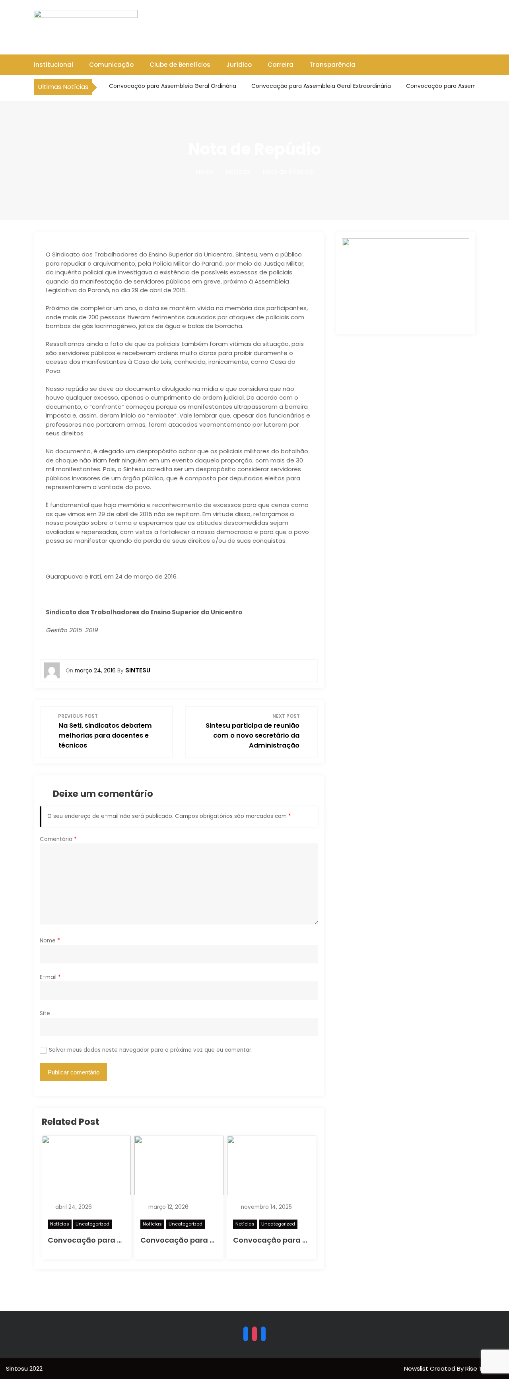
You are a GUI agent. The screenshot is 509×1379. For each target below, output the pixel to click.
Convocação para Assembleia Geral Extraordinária (320, 86)
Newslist (417, 1368)
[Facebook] (245, 1333)
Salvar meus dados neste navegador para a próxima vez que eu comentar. (151, 1050)
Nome (50, 940)
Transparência (332, 64)
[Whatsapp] (263, 1333)
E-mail (50, 977)
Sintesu (137, 670)
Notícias (59, 1224)
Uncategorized (92, 1224)
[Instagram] (254, 1333)
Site (45, 1013)
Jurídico (239, 64)
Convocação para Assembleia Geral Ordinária (171, 86)
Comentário (58, 839)
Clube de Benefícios (180, 64)
